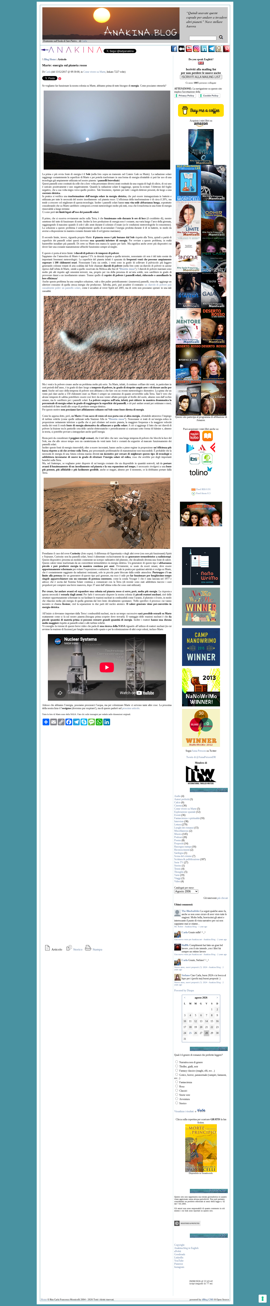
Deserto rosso (127, 268)
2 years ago (222, 939)
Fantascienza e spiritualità (187, 818)
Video (177, 881)
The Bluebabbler (191, 911)
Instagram (179, 1267)
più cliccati (222, 898)
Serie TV (178, 862)
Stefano (186, 975)
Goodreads (179, 1254)
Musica (178, 834)
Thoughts (179, 871)
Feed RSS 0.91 (203, 489)
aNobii (177, 1251)
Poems (177, 840)
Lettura (177, 824)
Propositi (178, 843)
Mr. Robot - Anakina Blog (185, 926)
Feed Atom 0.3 (203, 493)
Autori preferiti (181, 799)
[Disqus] (106, 781)
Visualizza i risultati (184, 1111)
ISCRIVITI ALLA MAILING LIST (201, 77)
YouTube (179, 1260)
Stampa (97, 949)
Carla (84, 41)
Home (44, 1299)
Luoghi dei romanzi (184, 827)
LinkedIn (178, 1257)
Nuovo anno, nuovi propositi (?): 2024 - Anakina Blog (197, 967)
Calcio (177, 802)
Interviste (179, 821)
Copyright (179, 1244)
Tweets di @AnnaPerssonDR (201, 757)
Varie (177, 875)
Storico (77, 949)
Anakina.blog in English (186, 1248)
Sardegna (179, 853)
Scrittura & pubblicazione (187, 859)
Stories (177, 865)
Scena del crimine (183, 856)
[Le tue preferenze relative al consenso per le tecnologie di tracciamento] (263, 1299)
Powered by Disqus (184, 990)
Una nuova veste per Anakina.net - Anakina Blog (194, 939)
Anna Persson (199, 750)
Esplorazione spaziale (185, 811)
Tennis (177, 868)
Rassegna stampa (182, 846)
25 (190, 1033)
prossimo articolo (130, 708)
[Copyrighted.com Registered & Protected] (187, 1225)
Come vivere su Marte (94, 71)
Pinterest (178, 1263)
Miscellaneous (181, 830)
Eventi (177, 815)
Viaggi (177, 878)
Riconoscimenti (182, 849)
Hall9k (185, 945)
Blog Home (50, 59)
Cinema (178, 805)
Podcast (178, 837)
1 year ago (202, 926)
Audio (177, 796)
